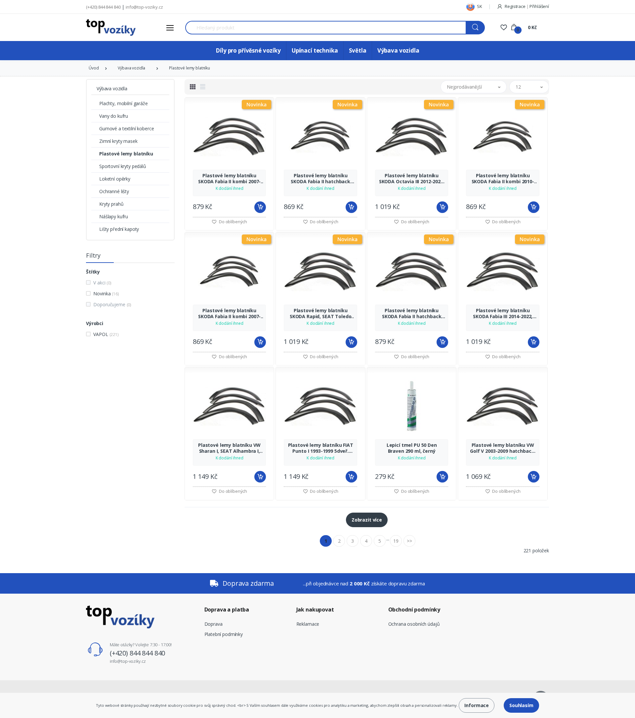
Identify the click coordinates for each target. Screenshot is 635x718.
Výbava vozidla (398, 50)
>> (409, 541)
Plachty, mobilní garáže (123, 103)
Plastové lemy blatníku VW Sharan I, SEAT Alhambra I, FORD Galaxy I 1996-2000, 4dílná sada (229, 448)
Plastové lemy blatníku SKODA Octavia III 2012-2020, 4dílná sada (411, 179)
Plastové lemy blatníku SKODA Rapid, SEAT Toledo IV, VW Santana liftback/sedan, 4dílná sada (321, 313)
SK (479, 6)
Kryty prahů (111, 204)
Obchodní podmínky (414, 609)
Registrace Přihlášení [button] (526, 6)
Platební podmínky (223, 634)
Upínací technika (315, 50)
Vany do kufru (113, 116)
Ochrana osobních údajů (414, 624)
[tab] (193, 87)
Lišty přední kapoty (119, 229)
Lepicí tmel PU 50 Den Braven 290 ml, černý (412, 448)
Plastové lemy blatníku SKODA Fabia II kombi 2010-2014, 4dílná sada (503, 179)
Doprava (213, 624)
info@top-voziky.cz (144, 7)
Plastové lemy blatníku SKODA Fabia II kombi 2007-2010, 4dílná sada (229, 313)
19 (396, 541)
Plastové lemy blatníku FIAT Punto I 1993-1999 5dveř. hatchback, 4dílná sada (320, 448)
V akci (102, 282)
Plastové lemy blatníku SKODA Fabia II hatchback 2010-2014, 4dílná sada (320, 179)
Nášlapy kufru (113, 216)
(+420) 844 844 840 (103, 7)
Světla (357, 50)
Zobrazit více (367, 520)
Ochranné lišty (114, 191)
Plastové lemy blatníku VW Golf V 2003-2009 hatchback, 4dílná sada (502, 448)
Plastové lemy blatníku (189, 68)
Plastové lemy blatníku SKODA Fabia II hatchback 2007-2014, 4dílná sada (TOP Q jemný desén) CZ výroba (411, 313)
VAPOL (105, 334)
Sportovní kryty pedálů (122, 166)
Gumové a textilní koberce (126, 128)
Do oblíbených (232, 222)
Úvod (94, 68)
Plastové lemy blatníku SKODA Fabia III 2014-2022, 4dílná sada (502, 313)
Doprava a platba (226, 609)
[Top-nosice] (111, 27)
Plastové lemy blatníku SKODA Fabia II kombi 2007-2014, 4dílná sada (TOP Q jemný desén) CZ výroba (229, 179)
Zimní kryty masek (118, 141)
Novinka (106, 293)
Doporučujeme (112, 304)
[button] (474, 86)
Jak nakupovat (315, 609)
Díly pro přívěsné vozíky (248, 50)
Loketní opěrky (114, 179)
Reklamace (307, 624)
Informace (476, 705)
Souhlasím (521, 705)
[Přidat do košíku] (260, 207)
